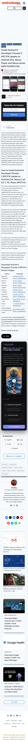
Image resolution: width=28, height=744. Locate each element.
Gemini (9, 444)
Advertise (14, 720)
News (6, 615)
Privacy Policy (16, 723)
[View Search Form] (14, 8)
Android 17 (11, 683)
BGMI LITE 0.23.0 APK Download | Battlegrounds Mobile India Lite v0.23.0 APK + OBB (13, 589)
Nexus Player (20, 470)
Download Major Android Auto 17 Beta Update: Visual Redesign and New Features (13, 623)
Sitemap (14, 726)
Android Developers (12, 330)
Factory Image (17, 44)
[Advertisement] (14, 25)
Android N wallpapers (7, 319)
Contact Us (7, 723)
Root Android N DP (18, 317)
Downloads (8, 652)
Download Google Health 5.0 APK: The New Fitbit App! (12, 657)
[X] (14, 715)
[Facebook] (11, 715)
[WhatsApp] (20, 715)
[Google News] (8, 715)
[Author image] (2, 70)
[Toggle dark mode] (24, 8)
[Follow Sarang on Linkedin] (17, 505)
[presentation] (14, 606)
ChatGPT (9, 440)
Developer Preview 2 (7, 467)
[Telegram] (17, 715)
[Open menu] (24, 3)
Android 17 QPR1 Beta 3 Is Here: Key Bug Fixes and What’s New (14, 689)
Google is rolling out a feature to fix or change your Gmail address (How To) (14, 550)
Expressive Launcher (14, 95)
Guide (4, 470)
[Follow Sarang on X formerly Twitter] (14, 505)
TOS (23, 723)
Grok (21, 444)
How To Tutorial (11, 470)
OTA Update (5, 474)
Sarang (7, 70)
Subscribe (14, 115)
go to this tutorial (6, 203)
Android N (4, 464)
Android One (12, 464)
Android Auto (12, 615)
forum (22, 326)
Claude (21, 440)
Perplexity (15, 448)
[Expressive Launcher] (3, 96)
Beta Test (9, 44)
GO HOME (14, 702)
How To (4, 44)
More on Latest (14, 456)
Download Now (15, 426)
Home (8, 720)
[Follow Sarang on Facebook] (11, 505)
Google (4, 46)
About (20, 720)
